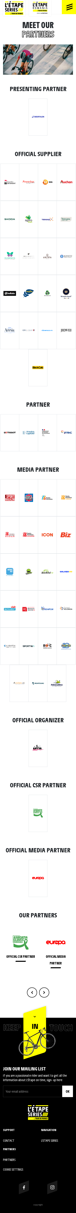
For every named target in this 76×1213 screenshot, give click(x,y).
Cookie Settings (13, 1169)
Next (44, 992)
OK (68, 1091)
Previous (32, 992)
